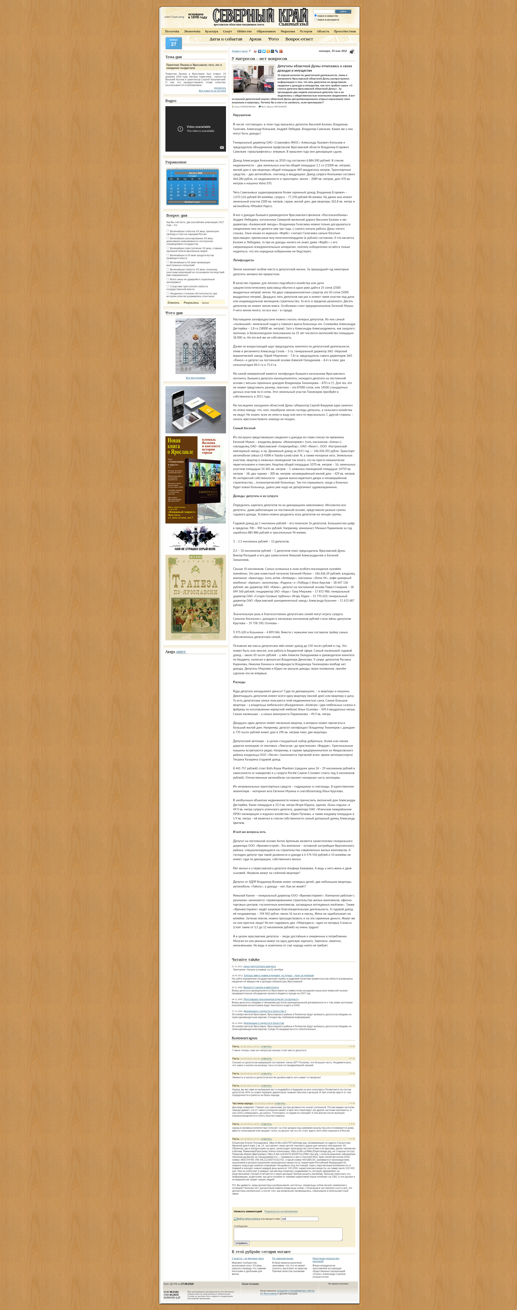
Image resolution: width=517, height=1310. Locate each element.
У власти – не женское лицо (248, 1258)
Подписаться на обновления (281, 1211)
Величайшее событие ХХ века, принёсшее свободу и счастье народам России (192, 233)
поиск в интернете (328, 19)
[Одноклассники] (268, 51)
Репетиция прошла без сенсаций (326, 1260)
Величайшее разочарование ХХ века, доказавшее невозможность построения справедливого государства (189, 241)
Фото (273, 39)
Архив (255, 39)
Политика (172, 31)
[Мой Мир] (272, 51)
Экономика (192, 31)
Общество (244, 31)
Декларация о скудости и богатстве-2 (265, 1011)
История (306, 31)
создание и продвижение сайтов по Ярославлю (287, 1292)
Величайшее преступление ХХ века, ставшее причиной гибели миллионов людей (194, 250)
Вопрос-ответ (299, 39)
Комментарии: (240, 51)
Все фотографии (195, 378)
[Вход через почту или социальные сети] (247, 1219)
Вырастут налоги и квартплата (261, 987)
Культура (211, 31)
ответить (266, 1046)
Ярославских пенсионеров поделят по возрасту (271, 999)
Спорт (227, 31)
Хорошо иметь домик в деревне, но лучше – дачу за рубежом (279, 975)
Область (323, 31)
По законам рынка (282, 1258)
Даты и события (226, 39)
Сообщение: (241, 1226)
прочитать (220, 88)
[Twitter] (264, 51)
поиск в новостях (327, 16)
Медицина (288, 31)
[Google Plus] (281, 51)
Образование (266, 31)
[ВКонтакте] (260, 51)
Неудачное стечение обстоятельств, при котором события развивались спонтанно (191, 295)
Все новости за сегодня (212, 90)
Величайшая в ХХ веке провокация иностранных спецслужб (188, 264)
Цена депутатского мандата (260, 966)
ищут (181, 652)
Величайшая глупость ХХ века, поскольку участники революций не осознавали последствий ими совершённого (195, 272)
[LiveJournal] (277, 51)
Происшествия (345, 31)
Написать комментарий (248, 1211)
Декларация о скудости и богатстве (264, 1023)
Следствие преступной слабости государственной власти (187, 288)
